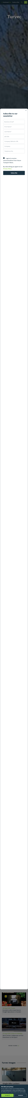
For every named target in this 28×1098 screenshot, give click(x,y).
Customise (20, 1095)
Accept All (7, 1095)
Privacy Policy (7, 168)
